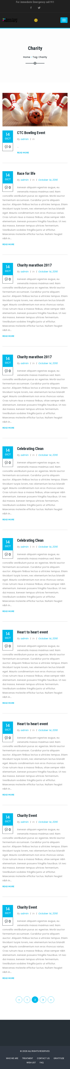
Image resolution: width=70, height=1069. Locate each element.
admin (25, 139)
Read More (23, 153)
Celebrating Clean (30, 449)
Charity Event (27, 815)
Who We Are (12, 1058)
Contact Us (43, 1058)
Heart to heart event (32, 632)
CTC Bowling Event (31, 133)
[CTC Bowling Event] (35, 109)
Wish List (31, 1062)
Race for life (26, 173)
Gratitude (59, 1058)
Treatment (27, 1058)
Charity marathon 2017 (34, 265)
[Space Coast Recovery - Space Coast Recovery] (15, 20)
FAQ (41, 1062)
